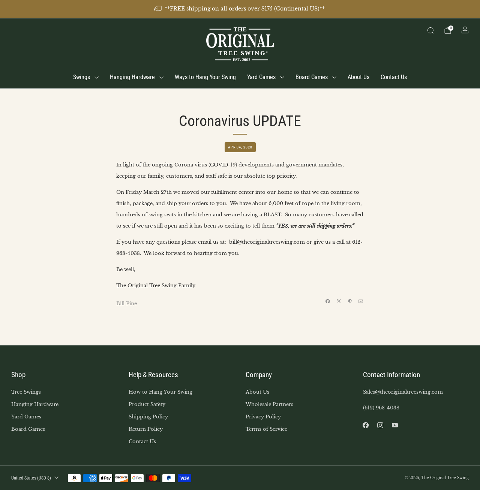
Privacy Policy (263, 417)
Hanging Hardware (132, 77)
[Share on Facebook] (328, 301)
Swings (81, 77)
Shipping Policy (148, 417)
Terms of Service (266, 429)
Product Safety (147, 404)
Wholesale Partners (269, 404)
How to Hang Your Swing (160, 392)
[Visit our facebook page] (365, 425)
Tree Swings (26, 392)
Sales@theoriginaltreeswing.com (403, 392)
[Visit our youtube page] (395, 425)
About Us (358, 77)
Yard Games (261, 77)
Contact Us (394, 77)
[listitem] (240, 9)
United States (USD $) (31, 478)
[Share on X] (339, 301)
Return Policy (146, 429)
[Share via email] (361, 301)
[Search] (430, 30)
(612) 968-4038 (381, 408)
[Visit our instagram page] (380, 425)
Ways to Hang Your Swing (205, 77)
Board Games (312, 77)
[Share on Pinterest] (350, 301)
